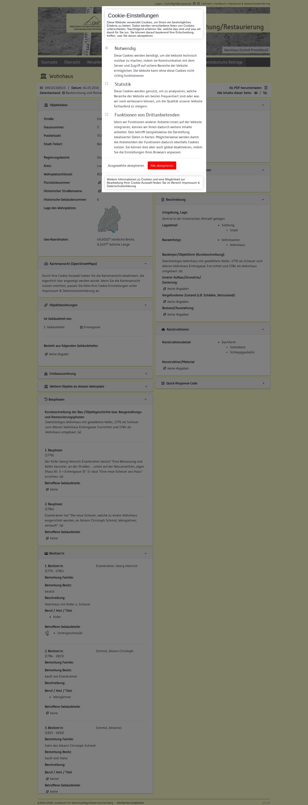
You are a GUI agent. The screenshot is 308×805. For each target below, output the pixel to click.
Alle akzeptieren (161, 165)
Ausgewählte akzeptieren (126, 165)
